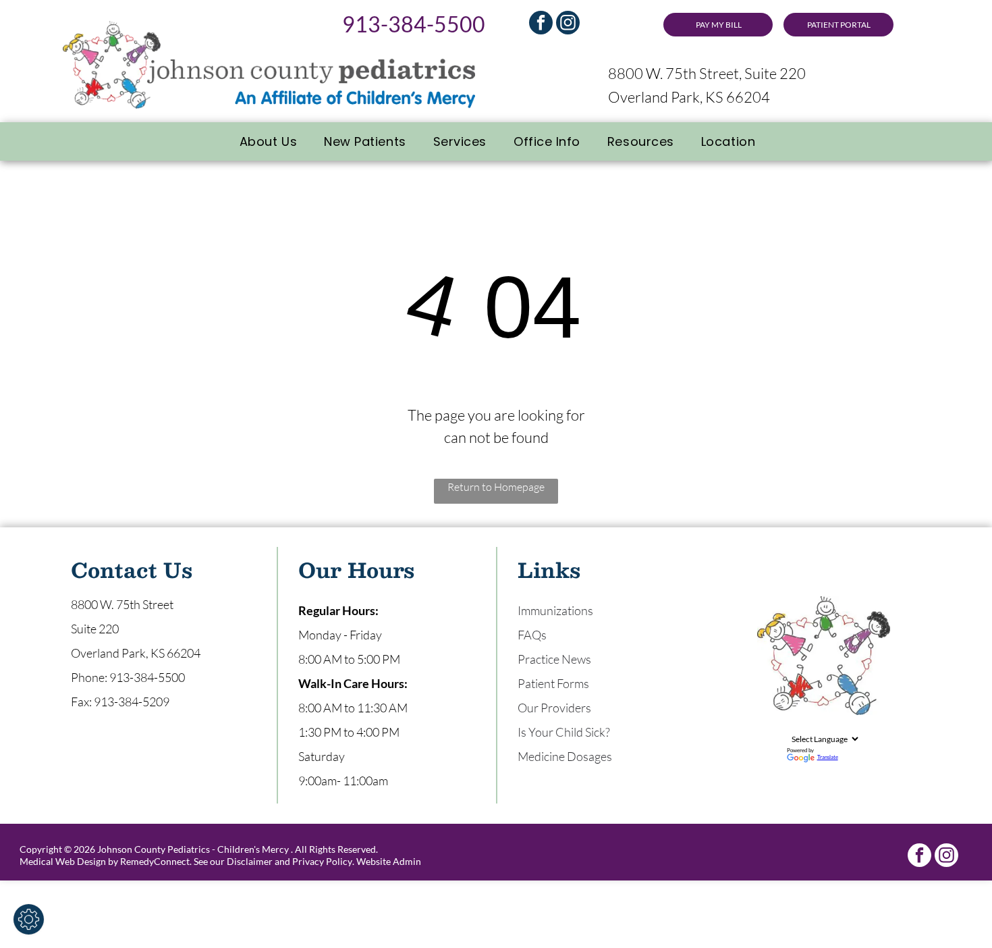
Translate (827, 757)
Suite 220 (95, 628)
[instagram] (568, 24)
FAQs (532, 634)
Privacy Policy (322, 861)
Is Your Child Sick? (564, 732)
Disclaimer (250, 861)
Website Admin (388, 861)
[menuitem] (268, 141)
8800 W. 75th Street (122, 604)
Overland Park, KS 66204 (689, 97)
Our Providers (554, 707)
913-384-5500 (413, 24)
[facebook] (541, 24)
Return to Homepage (496, 487)
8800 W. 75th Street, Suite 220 (707, 73)
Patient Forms (553, 683)
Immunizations (555, 610)
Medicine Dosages (565, 756)
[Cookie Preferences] (28, 919)
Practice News (554, 659)
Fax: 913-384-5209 (120, 701)
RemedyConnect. (156, 861)
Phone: (89, 677)
